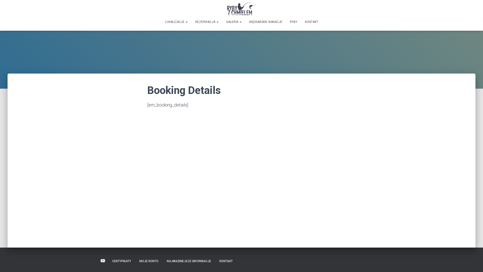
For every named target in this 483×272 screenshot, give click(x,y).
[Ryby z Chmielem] (241, 9)
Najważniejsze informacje (189, 261)
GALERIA (232, 22)
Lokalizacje (175, 22)
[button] (186, 22)
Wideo (103, 261)
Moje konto (148, 261)
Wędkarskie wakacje (265, 22)
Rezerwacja (205, 22)
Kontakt (311, 22)
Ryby (293, 22)
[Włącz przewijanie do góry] (473, 262)
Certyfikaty (121, 261)
